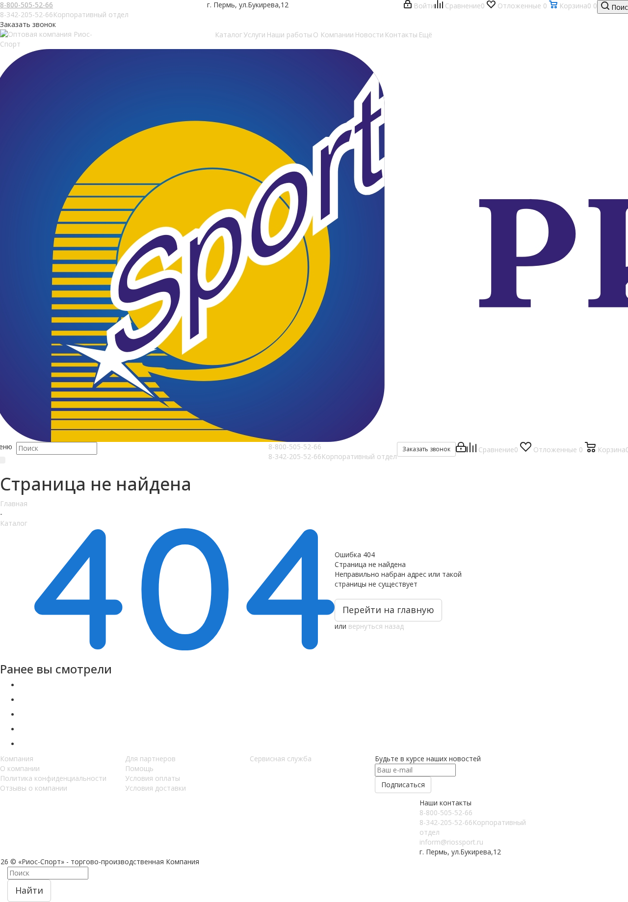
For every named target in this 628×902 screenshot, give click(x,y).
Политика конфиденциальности (53, 778)
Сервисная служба (281, 758)
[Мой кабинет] (461, 449)
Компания (16, 758)
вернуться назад (376, 626)
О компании (20, 768)
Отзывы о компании (33, 788)
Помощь (139, 768)
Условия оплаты (152, 778)
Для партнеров (150, 758)
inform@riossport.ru (451, 842)
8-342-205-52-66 (64, 14)
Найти (29, 890)
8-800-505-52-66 (26, 4)
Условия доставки (155, 788)
